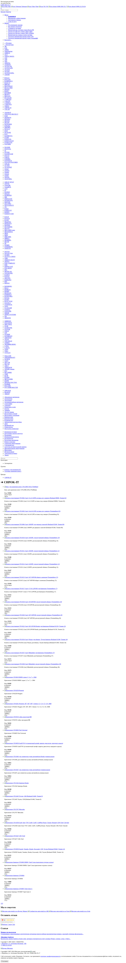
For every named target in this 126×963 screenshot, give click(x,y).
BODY (6, 91)
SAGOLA (7, 303)
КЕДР (6, 376)
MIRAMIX (7, 237)
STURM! (7, 334)
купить (7, 507)
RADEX (7, 275)
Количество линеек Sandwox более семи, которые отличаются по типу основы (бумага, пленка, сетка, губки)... (35, 938)
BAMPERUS (8, 81)
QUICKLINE (8, 273)
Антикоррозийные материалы (13, 402)
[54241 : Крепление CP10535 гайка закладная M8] (18, 717)
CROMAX (7, 112)
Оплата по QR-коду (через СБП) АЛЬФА (21, 33)
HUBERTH (8, 195)
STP (5, 333)
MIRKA (6, 238)
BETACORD (8, 88)
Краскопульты (8, 418)
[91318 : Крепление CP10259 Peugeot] (14, 690)
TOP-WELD (8, 341)
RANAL (7, 276)
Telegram (24, 6)
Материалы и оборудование (17, 18)
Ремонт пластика (9, 442)
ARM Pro (7, 63)
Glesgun (6, 170)
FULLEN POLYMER (11, 162)
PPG (5, 270)
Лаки (6, 423)
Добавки (7, 410)
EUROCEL (7, 139)
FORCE (6, 157)
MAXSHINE (8, 227)
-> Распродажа (9, 44)
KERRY (7, 212)
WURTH (7, 359)
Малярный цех (9, 425)
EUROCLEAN (9, 141)
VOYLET (7, 352)
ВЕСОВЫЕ (8, 372)
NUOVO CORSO (9, 256)
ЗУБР (6, 374)
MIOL (6, 233)
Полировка (7, 435)
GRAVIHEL (8, 179)
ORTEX (6, 261)
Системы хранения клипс (12, 471)
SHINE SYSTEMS (10, 314)
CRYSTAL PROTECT (11, 114)
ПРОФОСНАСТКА (10, 382)
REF (5, 281)
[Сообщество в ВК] (38, 911)
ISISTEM (7, 202)
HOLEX (7, 193)
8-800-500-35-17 (6, 5)
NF (5, 243)
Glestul (6, 175)
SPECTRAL (8, 324)
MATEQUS (8, 223)
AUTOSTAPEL (9, 73)
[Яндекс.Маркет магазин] (14, 911)
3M (5, 46)
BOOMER (7, 93)
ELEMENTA (8, 136)
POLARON (8, 268)
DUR (6, 131)
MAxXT (7, 228)
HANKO (7, 192)
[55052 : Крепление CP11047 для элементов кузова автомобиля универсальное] (27, 770)
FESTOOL (7, 149)
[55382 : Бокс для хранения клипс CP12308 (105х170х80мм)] (21, 487)
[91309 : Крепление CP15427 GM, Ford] (14, 836)
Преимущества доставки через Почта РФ (21, 30)
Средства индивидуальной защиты (15, 447)
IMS (5, 197)
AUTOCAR (8, 66)
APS (5, 61)
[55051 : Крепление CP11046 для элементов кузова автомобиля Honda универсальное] (29, 756)
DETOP (6, 122)
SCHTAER (7, 311)
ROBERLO (8, 294)
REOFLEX (7, 293)
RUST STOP (8, 301)
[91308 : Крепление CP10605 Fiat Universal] (15, 730)
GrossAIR (7, 185)
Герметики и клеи (10, 407)
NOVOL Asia (8, 253)
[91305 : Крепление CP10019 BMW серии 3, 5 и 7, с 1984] (20, 677)
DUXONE (7, 132)
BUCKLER (8, 98)
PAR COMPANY (9, 263)
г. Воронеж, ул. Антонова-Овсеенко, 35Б (13, 943)
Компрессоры (8, 417)
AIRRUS (7, 53)
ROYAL (7, 298)
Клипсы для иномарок (12, 469)
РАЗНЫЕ (7, 384)
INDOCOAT (8, 198)
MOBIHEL (7, 240)
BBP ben (7, 84)
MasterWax (7, 222)
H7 (5, 190)
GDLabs (7, 164)
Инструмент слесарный (11, 415)
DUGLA (7, 129)
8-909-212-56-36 (80, 6)
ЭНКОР (7, 394)
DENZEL (7, 119)
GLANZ (7, 165)
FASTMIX (7, 144)
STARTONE (8, 328)
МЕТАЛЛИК (8, 379)
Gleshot (6, 172)
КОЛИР (6, 377)
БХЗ (5, 371)
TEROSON (7, 338)
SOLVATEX (8, 323)
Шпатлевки (8, 450)
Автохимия (8, 400)
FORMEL (7, 159)
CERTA (6, 106)
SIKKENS (7, 318)
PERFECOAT (8, 266)
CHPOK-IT (7, 108)
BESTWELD (8, 86)
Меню (6, 15)
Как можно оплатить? (15, 26)
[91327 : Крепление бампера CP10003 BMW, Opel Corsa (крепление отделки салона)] (29, 862)
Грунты (6, 408)
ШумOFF (7, 392)
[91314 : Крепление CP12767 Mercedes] (14, 809)
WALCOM (7, 356)
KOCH (6, 217)
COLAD (7, 109)
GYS (5, 188)
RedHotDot (7, 280)
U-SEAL (7, 347)
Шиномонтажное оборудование (14, 448)
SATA (6, 306)
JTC (5, 207)
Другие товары (9, 412)
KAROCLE (8, 210)
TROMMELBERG (10, 344)
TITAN (6, 339)
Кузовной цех (8, 420)
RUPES (6, 299)
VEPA (6, 349)
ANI (5, 58)
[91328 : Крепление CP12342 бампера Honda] (16, 783)
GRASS (6, 177)
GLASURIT (8, 167)
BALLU (7, 78)
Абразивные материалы (11, 397)
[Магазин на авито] (80, 911)
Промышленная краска (11, 437)
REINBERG (8, 286)
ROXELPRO (8, 296)
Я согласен (4, 961)
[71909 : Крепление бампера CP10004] (14, 875)
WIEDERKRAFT (9, 357)
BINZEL (7, 89)
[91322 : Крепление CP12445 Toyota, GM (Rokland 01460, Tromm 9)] (23, 796)
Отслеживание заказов (15, 25)
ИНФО (6, 23)
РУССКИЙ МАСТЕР (11, 387)
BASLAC (7, 83)
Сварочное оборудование (12, 443)
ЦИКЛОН (7, 390)
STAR (6, 326)
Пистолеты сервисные (11, 428)
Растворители (8, 438)
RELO (6, 288)
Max (9, 6)
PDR (5, 265)
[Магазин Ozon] (59, 911)
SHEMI (6, 313)
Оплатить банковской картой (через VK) (21, 36)
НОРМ (6, 381)
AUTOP (7, 71)
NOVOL (7, 251)
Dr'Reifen (7, 126)
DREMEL (7, 127)
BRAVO (7, 94)
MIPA (6, 235)
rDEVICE (7, 278)
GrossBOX (7, 187)
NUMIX (7, 255)
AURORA (7, 64)
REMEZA (7, 289)
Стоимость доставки (14, 28)
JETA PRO (7, 203)
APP (5, 59)
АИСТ (6, 366)
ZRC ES (7, 364)
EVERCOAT (8, 142)
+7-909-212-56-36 (6, 945)
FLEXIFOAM (8, 154)
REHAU (7, 283)
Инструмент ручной (10, 413)
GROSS (6, 184)
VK (47, 6)
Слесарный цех (9, 445)
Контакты (8, 40)
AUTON (7, 69)
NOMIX (7, 245)
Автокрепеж (8, 399)
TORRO (7, 342)
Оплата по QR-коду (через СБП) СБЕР (20, 31)
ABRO (6, 49)
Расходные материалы (11, 440)
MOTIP (6, 242)
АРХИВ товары (9, 369)
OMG (6, 258)
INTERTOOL (8, 200)
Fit (5, 150)
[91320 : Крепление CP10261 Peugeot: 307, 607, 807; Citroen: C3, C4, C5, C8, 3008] (27, 703)
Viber (37, 6)
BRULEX (7, 96)
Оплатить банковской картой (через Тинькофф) (23, 38)
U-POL (6, 346)
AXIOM (7, 74)
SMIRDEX (7, 321)
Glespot (6, 174)
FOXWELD (8, 160)
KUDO (6, 220)
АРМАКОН (8, 367)
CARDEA (7, 103)
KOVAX (7, 218)
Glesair (6, 169)
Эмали (6, 455)
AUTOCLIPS (8, 68)
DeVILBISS (8, 124)
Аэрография (8, 404)
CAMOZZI (7, 99)
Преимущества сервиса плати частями (20, 35)
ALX (6, 54)
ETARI (6, 137)
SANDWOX (8, 304)
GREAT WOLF (9, 182)
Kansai (6, 208)
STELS (6, 331)
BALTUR (7, 79)
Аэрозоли (7, 405)
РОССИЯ (7, 386)
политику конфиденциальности (50, 956)
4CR (5, 48)
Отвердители (8, 427)
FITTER (7, 152)
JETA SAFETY (9, 205)
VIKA (6, 351)
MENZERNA (8, 232)
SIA (5, 316)
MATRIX (7, 225)
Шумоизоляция (9, 452)
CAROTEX (8, 104)
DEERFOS (7, 117)
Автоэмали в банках (14, 20)
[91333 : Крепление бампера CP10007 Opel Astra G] (18, 889)
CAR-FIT (7, 101)
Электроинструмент (10, 453)
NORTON (7, 248)
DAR (6, 116)
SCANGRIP (8, 308)
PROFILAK (8, 271)
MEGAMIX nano (9, 230)
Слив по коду (12, 21)
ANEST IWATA (9, 56)
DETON (7, 121)
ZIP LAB (7, 362)
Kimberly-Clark (9, 213)
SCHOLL (7, 309)
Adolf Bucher (8, 51)
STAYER (7, 329)
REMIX (6, 291)
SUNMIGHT (8, 336)
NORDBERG (8, 247)
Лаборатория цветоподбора (13, 422)
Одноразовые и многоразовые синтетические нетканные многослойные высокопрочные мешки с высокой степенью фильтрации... (42, 933)
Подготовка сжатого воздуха (13, 433)
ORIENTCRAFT (9, 260)
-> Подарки (8, 43)
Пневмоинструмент (10, 432)
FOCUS (6, 155)
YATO (6, 361)
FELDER (7, 147)
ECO (5, 134)
